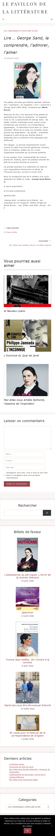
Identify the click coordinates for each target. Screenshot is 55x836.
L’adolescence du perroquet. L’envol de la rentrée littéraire (27, 576)
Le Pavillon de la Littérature (25, 8)
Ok (27, 831)
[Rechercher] (47, 513)
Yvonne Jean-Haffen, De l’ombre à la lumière (27, 661)
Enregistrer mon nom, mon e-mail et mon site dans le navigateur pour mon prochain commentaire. (26, 475)
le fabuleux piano (14, 310)
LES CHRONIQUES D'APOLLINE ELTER (21, 31)
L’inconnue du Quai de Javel (21, 355)
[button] (3, 19)
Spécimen (27, 612)
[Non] (52, 825)
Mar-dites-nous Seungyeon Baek (23, 780)
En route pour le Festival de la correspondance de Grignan (27, 734)
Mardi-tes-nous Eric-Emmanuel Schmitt (27, 705)
